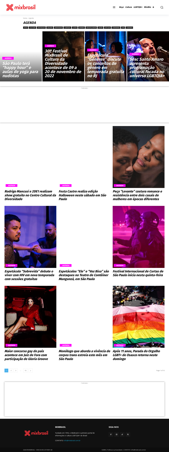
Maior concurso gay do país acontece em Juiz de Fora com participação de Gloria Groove (26, 355)
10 (25, 370)
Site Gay (107, 27)
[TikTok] (122, 434)
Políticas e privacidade (114, 450)
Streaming (115, 27)
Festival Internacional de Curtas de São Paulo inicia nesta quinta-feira (138, 273)
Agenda (8, 58)
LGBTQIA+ (67, 27)
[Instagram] (116, 434)
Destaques (41, 27)
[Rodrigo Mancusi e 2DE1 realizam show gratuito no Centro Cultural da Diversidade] (30, 157)
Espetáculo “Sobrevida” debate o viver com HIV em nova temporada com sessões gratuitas (29, 275)
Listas (75, 27)
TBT (123, 27)
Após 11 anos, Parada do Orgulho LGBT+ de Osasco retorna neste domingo (136, 355)
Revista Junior (91, 27)
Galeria (49, 27)
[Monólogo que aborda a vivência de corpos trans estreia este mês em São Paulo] (84, 317)
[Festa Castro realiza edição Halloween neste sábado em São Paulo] (84, 157)
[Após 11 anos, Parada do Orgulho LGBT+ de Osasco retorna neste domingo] (139, 317)
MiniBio (81, 27)
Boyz (25, 27)
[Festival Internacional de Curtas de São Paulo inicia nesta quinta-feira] (139, 237)
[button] (160, 7)
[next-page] (31, 370)
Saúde (100, 27)
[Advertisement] (84, 105)
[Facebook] (111, 434)
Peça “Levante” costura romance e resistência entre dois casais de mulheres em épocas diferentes (137, 195)
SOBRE (104, 450)
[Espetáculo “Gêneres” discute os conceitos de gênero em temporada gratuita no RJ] (106, 56)
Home (25, 18)
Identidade (58, 27)
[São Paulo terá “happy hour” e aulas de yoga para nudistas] (21, 56)
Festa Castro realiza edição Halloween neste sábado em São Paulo (82, 195)
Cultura (32, 27)
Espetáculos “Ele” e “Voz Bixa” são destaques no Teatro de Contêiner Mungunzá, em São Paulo (84, 275)
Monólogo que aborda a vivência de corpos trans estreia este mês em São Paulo (84, 355)
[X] (128, 434)
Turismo (129, 27)
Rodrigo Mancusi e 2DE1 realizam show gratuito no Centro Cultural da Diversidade (30, 195)
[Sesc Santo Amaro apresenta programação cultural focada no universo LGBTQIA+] (148, 56)
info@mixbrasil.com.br (72, 440)
